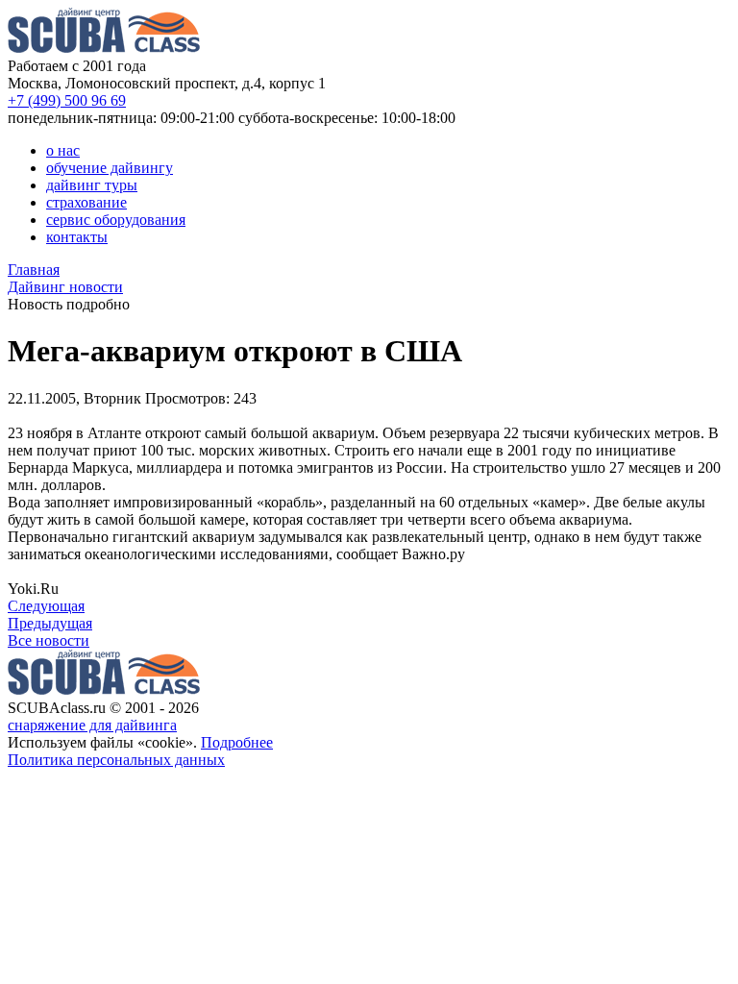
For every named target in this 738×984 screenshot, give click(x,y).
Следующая (46, 606)
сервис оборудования (115, 219)
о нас (63, 150)
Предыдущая (50, 623)
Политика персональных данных (116, 759)
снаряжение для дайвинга (92, 725)
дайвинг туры (91, 185)
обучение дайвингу (109, 168)
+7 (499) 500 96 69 (67, 100)
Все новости (48, 640)
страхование (86, 202)
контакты (77, 237)
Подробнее (237, 742)
